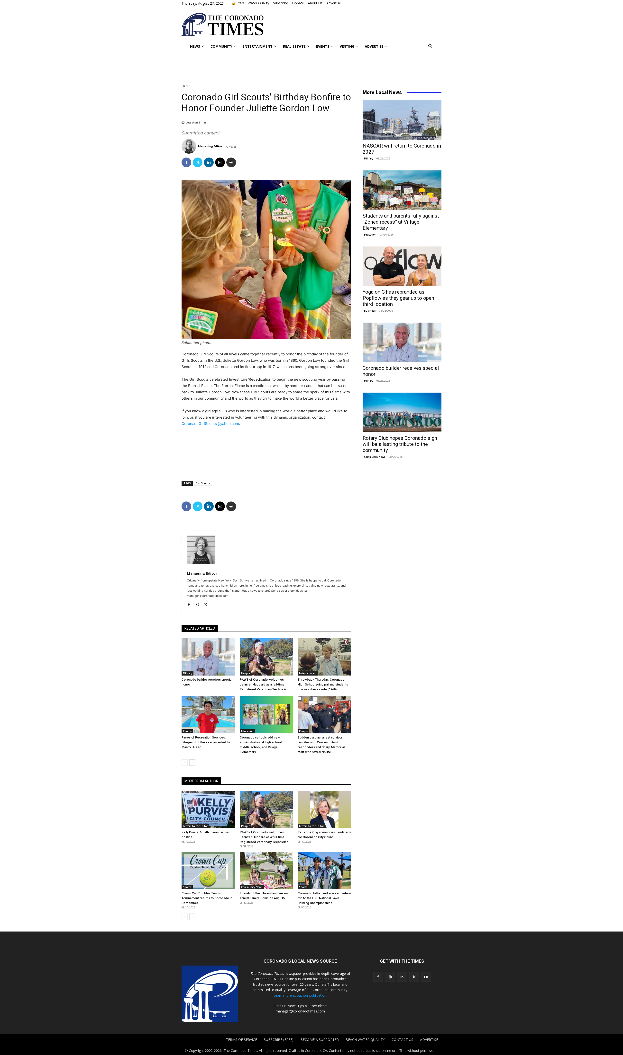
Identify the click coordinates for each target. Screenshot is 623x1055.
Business (370, 310)
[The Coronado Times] (223, 24)
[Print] (231, 162)
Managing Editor (210, 146)
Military (187, 673)
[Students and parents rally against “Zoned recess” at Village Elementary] (402, 190)
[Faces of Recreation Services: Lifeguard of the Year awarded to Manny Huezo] (208, 714)
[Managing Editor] (189, 146)
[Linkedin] (209, 162)
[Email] (220, 162)
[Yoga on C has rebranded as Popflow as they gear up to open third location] (402, 266)
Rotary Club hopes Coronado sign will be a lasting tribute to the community (400, 444)
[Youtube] (426, 977)
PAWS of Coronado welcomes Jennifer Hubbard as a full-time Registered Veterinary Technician (264, 684)
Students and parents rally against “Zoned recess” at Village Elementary (401, 222)
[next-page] (192, 762)
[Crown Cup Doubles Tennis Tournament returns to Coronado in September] (208, 870)
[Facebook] (186, 162)
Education (247, 731)
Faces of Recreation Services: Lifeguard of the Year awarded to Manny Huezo (206, 742)
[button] (430, 46)
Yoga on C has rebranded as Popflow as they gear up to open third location (398, 298)
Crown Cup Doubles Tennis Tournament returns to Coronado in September (207, 898)
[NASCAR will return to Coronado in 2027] (402, 120)
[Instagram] (197, 603)
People (186, 86)
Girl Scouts (203, 483)
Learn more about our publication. (300, 995)
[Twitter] (197, 162)
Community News (252, 887)
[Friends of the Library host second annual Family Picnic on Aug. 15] (266, 870)
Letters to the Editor (195, 826)
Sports (187, 887)
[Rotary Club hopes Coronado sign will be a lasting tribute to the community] (402, 412)
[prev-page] (185, 762)
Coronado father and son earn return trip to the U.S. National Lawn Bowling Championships (324, 898)
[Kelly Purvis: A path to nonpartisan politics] (208, 809)
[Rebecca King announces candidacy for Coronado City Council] (324, 809)
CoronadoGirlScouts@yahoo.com (210, 423)
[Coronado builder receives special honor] (208, 657)
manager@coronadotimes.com (300, 1011)
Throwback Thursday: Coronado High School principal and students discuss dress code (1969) (323, 684)
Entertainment (308, 673)
